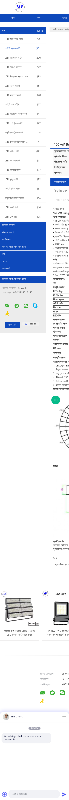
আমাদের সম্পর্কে (8, 225)
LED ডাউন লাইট (23, 151)
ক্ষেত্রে (4, 261)
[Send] (64, 794)
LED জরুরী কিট (23, 207)
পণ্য (38, 18)
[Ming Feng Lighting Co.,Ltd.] (7, 305)
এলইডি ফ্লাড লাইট (23, 48)
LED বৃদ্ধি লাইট (23, 179)
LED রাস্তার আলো (23, 95)
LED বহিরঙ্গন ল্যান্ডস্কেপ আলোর (23, 142)
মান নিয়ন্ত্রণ (6, 239)
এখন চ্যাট (6, 268)
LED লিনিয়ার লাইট (23, 170)
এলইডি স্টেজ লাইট (23, 189)
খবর (3, 254)
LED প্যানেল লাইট (23, 161)
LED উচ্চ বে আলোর (23, 67)
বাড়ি (13, 18)
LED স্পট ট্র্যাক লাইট (23, 123)
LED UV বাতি (23, 217)
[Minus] (64, 717)
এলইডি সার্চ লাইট (23, 104)
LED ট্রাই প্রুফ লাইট (23, 39)
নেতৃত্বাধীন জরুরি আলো (23, 198)
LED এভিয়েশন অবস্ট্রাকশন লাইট (23, 114)
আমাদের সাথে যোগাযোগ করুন (14, 247)
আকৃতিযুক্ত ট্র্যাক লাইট (23, 132)
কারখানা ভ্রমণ (7, 232)
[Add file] (4, 794)
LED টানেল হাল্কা (23, 86)
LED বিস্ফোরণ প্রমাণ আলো (23, 76)
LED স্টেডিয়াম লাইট (23, 58)
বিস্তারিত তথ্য (60, 182)
